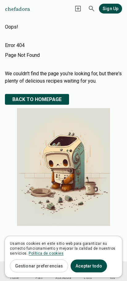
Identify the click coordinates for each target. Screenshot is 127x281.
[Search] (91, 8)
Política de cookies (46, 253)
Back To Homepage (37, 99)
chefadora (17, 8)
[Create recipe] (78, 8)
